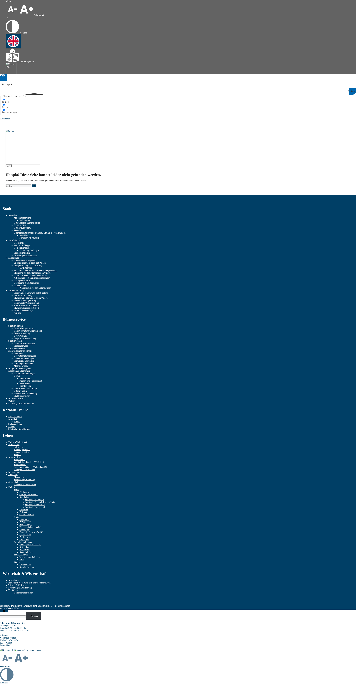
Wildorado (24, 492)
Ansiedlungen (14, 580)
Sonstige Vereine (26, 567)
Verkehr (17, 230)
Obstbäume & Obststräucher (26, 283)
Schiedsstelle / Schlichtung (25, 393)
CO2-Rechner (25, 268)
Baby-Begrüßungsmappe (25, 356)
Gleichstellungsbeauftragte (25, 388)
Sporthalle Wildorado (34, 499)
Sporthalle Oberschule (34, 504)
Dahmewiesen (20, 285)
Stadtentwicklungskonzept (25, 300)
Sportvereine (25, 564)
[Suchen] (34, 185)
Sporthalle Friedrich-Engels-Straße (40, 502)
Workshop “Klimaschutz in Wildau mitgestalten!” (35, 270)
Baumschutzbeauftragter (24, 373)
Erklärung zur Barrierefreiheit (21, 403)
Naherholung (14, 472)
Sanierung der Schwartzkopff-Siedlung (31, 293)
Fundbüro (18, 353)
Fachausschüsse (21, 346)
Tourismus (13, 474)
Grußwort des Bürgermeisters (27, 223)
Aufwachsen (13, 444)
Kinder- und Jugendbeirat (30, 381)
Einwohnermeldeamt (17, 348)
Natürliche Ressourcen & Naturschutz (30, 275)
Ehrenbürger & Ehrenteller (25, 255)
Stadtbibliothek (26, 552)
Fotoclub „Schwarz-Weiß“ (31, 532)
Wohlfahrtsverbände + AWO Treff (29, 462)
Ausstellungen (25, 524)
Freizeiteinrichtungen (23, 542)
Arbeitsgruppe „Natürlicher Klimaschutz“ (32, 278)
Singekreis (24, 539)
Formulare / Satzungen (29, 238)
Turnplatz (23, 509)
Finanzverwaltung (22, 333)
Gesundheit (13, 482)
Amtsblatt (23, 235)
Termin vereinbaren (32, 650)
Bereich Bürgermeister (24, 328)
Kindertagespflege (22, 452)
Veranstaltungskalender (29, 557)
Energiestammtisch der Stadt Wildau (30, 263)
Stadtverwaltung (15, 326)
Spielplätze (19, 447)
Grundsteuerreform (22, 228)
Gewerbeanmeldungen (24, 358)
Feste (21, 559)
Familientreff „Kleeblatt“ (30, 544)
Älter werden (14, 457)
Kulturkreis (24, 519)
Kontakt (11, 426)
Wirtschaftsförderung (17, 585)
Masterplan (19, 477)
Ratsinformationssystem (24, 343)
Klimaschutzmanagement (25, 260)
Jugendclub (24, 549)
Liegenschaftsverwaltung (25, 338)
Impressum (5, 606)
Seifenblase (24, 547)
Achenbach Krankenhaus (25, 484)
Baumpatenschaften (22, 280)
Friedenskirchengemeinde (30, 527)
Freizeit (11, 487)
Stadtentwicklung (16, 290)
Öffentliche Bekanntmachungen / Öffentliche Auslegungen (39, 233)
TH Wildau (13, 590)
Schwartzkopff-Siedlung (24, 479)
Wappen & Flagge (22, 245)
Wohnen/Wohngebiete (18, 442)
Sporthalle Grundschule (35, 507)
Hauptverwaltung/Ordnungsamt (28, 331)
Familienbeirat (25, 378)
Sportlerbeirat (25, 386)
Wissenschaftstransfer (23, 593)
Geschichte (19, 243)
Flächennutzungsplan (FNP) (26, 308)
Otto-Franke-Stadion (28, 494)
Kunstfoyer (24, 529)
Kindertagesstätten (22, 449)
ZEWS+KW (25, 522)
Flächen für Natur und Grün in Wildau (31, 298)
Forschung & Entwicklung (20, 588)
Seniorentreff (19, 459)
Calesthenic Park (26, 514)
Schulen (17, 454)
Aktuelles (12, 215)
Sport (16, 489)
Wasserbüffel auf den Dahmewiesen (35, 288)
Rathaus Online (15, 416)
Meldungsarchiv (26, 220)
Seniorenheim (20, 464)
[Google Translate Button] (13, 41)
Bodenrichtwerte (15, 398)
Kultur (17, 517)
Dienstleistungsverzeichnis (20, 351)
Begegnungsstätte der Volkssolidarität (30, 467)
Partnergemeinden (22, 253)
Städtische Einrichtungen (19, 429)
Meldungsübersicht (22, 218)
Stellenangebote (15, 424)
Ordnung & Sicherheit (23, 363)
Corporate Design (21, 248)
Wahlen (11, 401)
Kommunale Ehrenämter (19, 371)
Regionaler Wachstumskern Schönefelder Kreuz (29, 583)
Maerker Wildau (21, 366)
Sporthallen (24, 497)
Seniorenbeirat (25, 383)
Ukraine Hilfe (20, 225)
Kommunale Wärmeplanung (26, 303)
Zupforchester (25, 537)
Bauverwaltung (20, 336)
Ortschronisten (20, 391)
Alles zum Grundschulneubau (27, 305)
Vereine (17, 562)
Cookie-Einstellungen (60, 606)
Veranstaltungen (21, 554)
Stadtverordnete (15, 341)
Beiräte (17, 376)
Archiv (17, 421)
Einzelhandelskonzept (23, 310)
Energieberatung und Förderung (28, 265)
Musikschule (25, 534)
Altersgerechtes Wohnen (24, 469)
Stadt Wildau (14, 240)
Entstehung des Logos (29, 250)
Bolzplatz (23, 512)
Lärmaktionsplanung (23, 295)
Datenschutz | (17, 606)
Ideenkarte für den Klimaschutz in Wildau (32, 273)
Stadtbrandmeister (22, 396)
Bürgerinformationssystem (19, 368)
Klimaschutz (13, 258)
